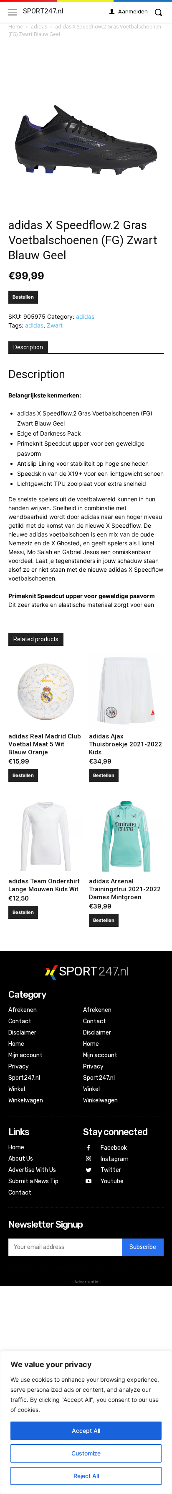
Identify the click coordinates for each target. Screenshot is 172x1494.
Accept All (86, 1430)
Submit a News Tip (33, 1181)
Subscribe (142, 1247)
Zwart (55, 325)
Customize (86, 1453)
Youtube (112, 1181)
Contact (19, 1021)
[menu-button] (12, 12)
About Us (20, 1158)
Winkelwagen (25, 1100)
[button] (158, 12)
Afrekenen (22, 1010)
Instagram (115, 1159)
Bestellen (23, 297)
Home (15, 26)
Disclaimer (22, 1032)
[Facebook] (88, 1148)
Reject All (86, 1475)
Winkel (16, 1089)
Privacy (18, 1066)
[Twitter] (88, 1170)
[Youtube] (88, 1181)
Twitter (111, 1170)
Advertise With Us (32, 1170)
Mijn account (25, 1055)
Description (28, 347)
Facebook (114, 1147)
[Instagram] (88, 1159)
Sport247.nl (24, 1077)
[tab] (28, 347)
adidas (39, 26)
